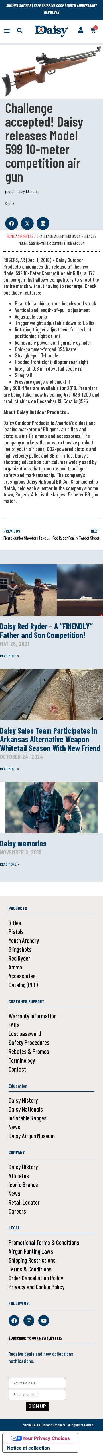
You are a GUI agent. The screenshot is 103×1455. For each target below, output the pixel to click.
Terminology (22, 1060)
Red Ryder (19, 958)
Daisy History (23, 1100)
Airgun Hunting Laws (31, 1251)
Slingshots (20, 949)
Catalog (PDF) (23, 984)
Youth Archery (24, 940)
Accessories (22, 975)
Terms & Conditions (30, 1269)
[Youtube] (43, 1320)
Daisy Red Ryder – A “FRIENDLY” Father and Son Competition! (46, 630)
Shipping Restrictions (32, 1260)
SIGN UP (37, 1406)
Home (11, 236)
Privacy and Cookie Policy (37, 1286)
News (14, 1126)
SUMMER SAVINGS (19, 5)
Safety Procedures (29, 1042)
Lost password (25, 1033)
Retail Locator (24, 1202)
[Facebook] (14, 1320)
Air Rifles (25, 236)
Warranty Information (32, 1015)
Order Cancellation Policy (36, 1277)
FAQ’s (14, 1024)
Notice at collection (28, 1448)
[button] (6, 30)
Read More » (9, 655)
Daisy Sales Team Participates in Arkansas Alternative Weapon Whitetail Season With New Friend (50, 739)
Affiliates (19, 1175)
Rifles (15, 922)
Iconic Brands (23, 1184)
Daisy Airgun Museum (32, 1135)
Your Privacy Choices (46, 1438)
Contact (17, 1069)
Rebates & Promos (29, 1051)
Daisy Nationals (26, 1109)
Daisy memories (23, 843)
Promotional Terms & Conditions (44, 1242)
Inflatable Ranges (28, 1118)
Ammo (15, 967)
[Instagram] (28, 1320)
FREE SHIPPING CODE (49, 5)
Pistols (16, 931)
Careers (17, 1211)
